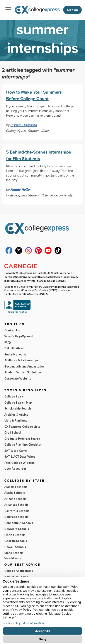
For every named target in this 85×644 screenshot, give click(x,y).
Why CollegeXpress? (18, 336)
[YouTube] (48, 253)
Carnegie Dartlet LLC (37, 272)
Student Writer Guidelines (23, 372)
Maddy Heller (20, 189)
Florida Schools (15, 535)
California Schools (16, 511)
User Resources (15, 468)
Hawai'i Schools (15, 547)
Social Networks (15, 354)
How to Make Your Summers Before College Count (34, 95)
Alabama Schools (15, 486)
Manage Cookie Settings (51, 280)
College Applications (18, 570)
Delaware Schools (16, 528)
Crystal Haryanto (23, 125)
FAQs (8, 342)
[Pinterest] (38, 253)
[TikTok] (58, 253)
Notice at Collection (50, 276)
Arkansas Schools (16, 504)
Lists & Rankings (15, 420)
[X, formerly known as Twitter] (18, 253)
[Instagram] (28, 253)
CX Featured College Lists (22, 426)
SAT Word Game (15, 450)
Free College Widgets (19, 462)
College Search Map (18, 402)
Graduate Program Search (22, 438)
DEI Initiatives (14, 348)
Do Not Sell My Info (24, 280)
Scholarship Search (17, 408)
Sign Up (72, 10)
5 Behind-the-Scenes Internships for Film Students (38, 155)
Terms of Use (12, 276)
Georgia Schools (15, 540)
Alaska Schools (14, 492)
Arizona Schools (15, 498)
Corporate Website (17, 378)
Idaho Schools (14, 553)
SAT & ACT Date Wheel (20, 456)
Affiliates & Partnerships (21, 360)
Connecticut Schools (18, 523)
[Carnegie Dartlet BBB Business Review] (17, 312)
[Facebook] (9, 253)
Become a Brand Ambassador (24, 366)
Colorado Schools (16, 516)
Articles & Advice (16, 414)
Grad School (12, 432)
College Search (14, 396)
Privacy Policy (29, 276)
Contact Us (12, 330)
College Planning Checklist (22, 444)
